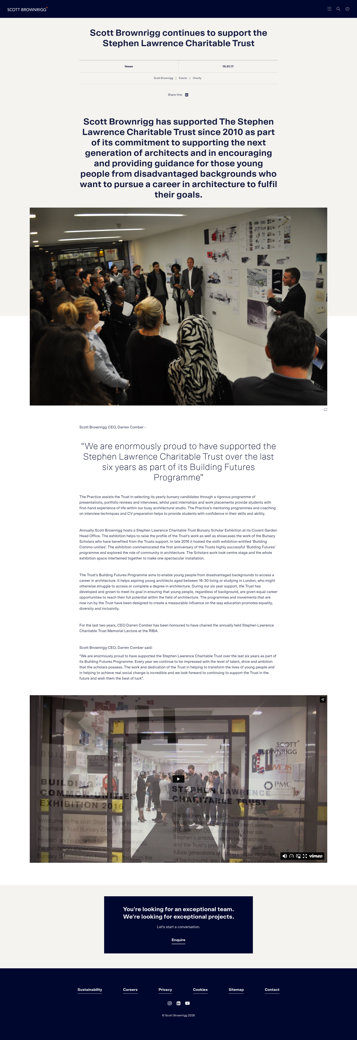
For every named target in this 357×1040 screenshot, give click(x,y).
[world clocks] (347, 9)
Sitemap (236, 990)
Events (183, 78)
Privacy (165, 990)
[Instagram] (169, 1004)
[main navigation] (329, 9)
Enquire (178, 940)
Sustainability (90, 990)
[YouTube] (187, 1004)
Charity (197, 78)
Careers (130, 990)
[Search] (338, 9)
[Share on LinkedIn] (187, 94)
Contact (272, 990)
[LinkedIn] (178, 1004)
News (129, 66)
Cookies (200, 990)
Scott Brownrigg (163, 78)
